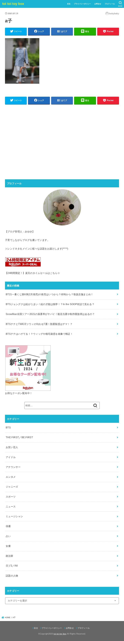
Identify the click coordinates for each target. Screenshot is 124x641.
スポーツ (11, 496)
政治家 (9, 555)
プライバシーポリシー (82, 4)
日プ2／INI (12, 565)
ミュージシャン (14, 516)
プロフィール (110, 4)
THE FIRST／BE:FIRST (19, 437)
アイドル (11, 457)
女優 (8, 546)
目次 (69, 4)
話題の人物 (12, 575)
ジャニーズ (12, 486)
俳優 (8, 526)
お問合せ (97, 4)
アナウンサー (13, 467)
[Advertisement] (62, 141)
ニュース (11, 506)
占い (8, 536)
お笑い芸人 (12, 447)
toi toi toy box (13, 4)
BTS (8, 427)
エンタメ (11, 476)
